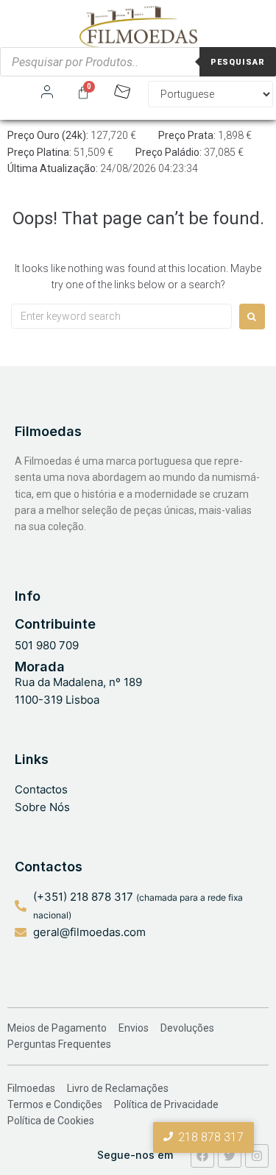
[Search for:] (121, 316)
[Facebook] (202, 1156)
